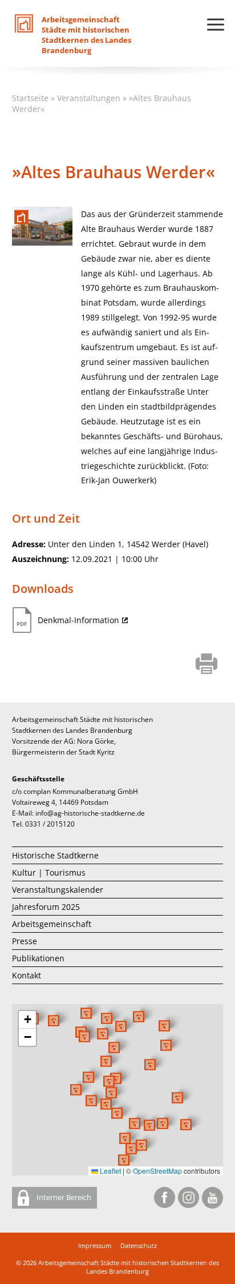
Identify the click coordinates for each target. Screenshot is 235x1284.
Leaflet (109, 1170)
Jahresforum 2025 (46, 906)
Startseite (30, 98)
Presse (24, 941)
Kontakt (26, 975)
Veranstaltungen (88, 98)
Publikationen (38, 958)
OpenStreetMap (157, 1170)
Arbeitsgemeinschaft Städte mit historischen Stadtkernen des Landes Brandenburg (128, 1266)
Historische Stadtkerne (55, 855)
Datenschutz (138, 1245)
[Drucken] (207, 665)
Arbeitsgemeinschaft (51, 923)
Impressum (94, 1245)
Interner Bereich (63, 1197)
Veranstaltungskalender (57, 889)
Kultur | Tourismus (49, 872)
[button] (150, 1064)
